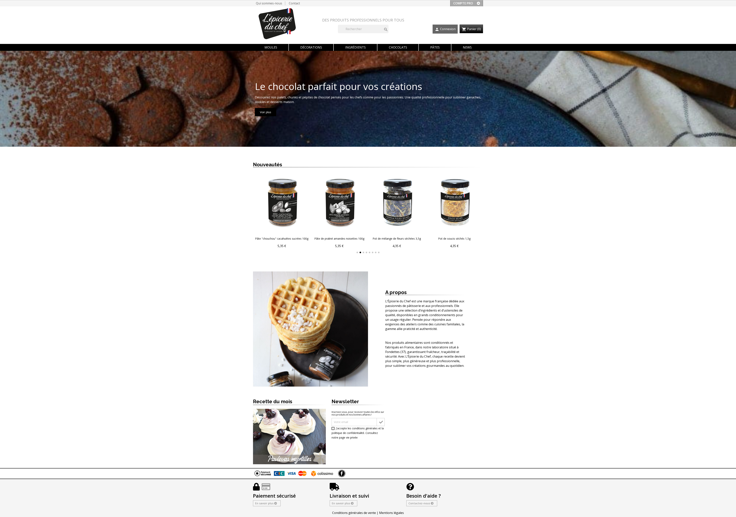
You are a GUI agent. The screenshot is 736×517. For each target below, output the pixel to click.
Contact (294, 3)
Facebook (342, 473)
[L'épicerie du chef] (279, 25)
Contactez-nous (419, 503)
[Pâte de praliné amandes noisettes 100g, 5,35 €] (339, 210)
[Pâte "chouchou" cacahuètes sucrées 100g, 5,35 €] (281, 210)
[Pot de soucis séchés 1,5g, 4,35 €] (454, 210)
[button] (257, 213)
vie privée (352, 437)
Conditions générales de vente (354, 513)
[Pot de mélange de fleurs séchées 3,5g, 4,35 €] (397, 210)
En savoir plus (264, 503)
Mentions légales (391, 513)
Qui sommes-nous (269, 3)
